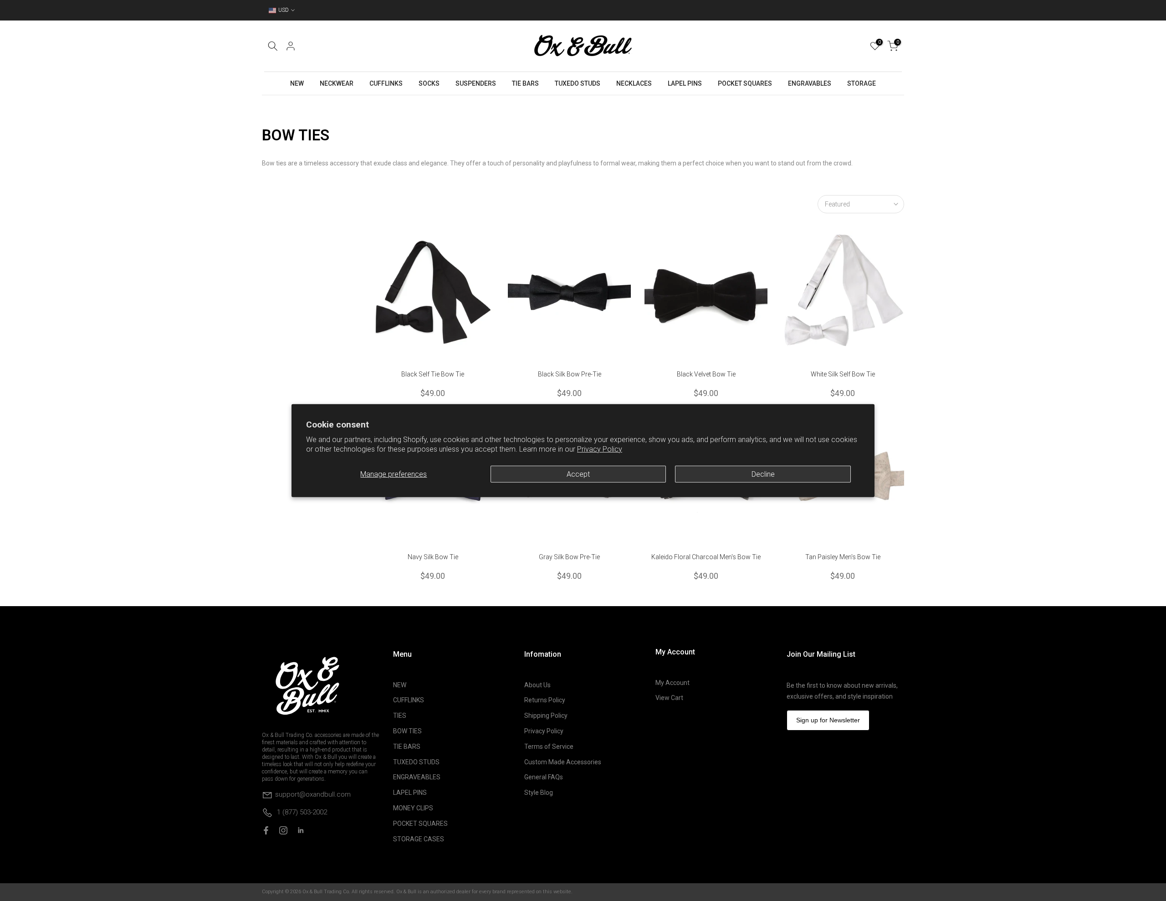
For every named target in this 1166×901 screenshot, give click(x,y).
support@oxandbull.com (313, 794)
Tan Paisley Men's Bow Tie (842, 557)
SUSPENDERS (475, 83)
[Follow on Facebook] (266, 830)
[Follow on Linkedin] (301, 830)
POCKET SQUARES (745, 83)
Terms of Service (548, 746)
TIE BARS (525, 83)
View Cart (669, 697)
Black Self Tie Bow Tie (432, 374)
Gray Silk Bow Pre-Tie (569, 557)
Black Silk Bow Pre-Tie (569, 374)
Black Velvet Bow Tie (706, 374)
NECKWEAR (336, 83)
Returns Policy (544, 700)
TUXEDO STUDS (577, 83)
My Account (672, 682)
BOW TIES (407, 731)
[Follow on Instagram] (283, 830)
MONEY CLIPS (413, 808)
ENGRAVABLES (809, 83)
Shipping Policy (546, 715)
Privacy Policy (599, 449)
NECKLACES (634, 83)
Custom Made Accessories (562, 762)
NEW (297, 83)
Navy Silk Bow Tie (433, 557)
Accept (578, 473)
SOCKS (429, 83)
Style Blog (538, 792)
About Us (537, 685)
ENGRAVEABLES (416, 777)
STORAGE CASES (418, 839)
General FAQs (543, 777)
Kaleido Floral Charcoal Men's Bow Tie (706, 557)
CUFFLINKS (386, 83)
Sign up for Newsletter (828, 720)
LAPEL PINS (685, 83)
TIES (399, 715)
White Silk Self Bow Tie (843, 374)
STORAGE (861, 83)
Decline (763, 473)
